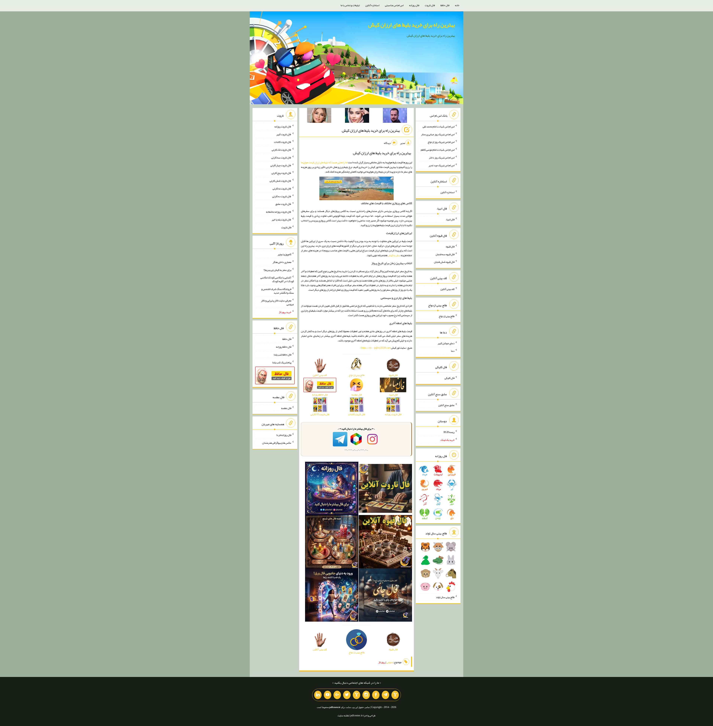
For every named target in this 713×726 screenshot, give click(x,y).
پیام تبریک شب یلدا (281, 362)
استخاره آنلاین (372, 5)
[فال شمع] (331, 542)
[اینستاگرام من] (366, 695)
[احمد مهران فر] (395, 116)
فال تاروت (430, 5)
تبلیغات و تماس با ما (350, 5)
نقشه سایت (343, 715)
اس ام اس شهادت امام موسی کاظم (438, 149)
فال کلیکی (450, 378)
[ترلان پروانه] (357, 116)
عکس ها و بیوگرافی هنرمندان (276, 442)
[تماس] (356, 695)
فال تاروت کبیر (283, 134)
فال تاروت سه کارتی (281, 157)
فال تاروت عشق (283, 204)
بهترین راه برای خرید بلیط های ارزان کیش (411, 24)
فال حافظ (444, 5)
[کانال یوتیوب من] (327, 695)
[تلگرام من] (385, 695)
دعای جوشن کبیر (446, 343)
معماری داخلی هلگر (282, 262)
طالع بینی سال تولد (445, 597)
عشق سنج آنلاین (446, 404)
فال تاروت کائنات (282, 141)
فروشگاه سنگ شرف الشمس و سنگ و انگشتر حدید (277, 290)
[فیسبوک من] (376, 695)
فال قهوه (450, 246)
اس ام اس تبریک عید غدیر (442, 165)
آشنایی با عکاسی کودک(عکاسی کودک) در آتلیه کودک (277, 279)
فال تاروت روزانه (282, 126)
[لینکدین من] (318, 695)
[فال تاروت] (385, 489)
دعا (453, 350)
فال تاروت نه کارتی (282, 188)
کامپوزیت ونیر (284, 254)
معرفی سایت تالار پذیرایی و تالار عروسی (277, 302)
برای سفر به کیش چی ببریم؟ (277, 269)
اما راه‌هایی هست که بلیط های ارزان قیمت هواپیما (324, 162)
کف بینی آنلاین (447, 289)
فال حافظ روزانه (283, 346)
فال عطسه (286, 407)
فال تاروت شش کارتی (280, 180)
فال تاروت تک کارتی (281, 149)
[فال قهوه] (385, 542)
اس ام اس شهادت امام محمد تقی (439, 126)
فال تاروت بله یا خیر (281, 219)
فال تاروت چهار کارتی (280, 165)
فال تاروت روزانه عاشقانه (278, 211)
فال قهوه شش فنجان (444, 261)
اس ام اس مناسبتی (394, 5)
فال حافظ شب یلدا (282, 354)
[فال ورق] (331, 595)
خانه (457, 5)
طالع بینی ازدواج (447, 316)
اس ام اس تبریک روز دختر (442, 157)
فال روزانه (414, 5)
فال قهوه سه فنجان (445, 254)
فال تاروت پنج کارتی (281, 173)
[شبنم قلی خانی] (319, 116)
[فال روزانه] (331, 489)
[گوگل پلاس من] (337, 695)
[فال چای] (385, 595)
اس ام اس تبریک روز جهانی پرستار (438, 134)
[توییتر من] (347, 695)
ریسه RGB (449, 432)
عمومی (390, 662)
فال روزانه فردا (283, 435)
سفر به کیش (394, 255)
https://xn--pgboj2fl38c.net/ (375, 347)
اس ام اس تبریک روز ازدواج (441, 141)
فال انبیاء (450, 219)
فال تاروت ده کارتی (281, 196)
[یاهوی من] (395, 695)
